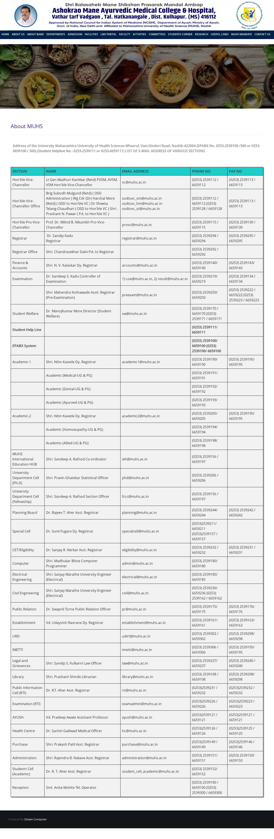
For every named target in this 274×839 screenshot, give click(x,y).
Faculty (124, 34)
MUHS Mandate (241, 34)
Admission (75, 34)
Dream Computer (35, 819)
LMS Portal (108, 34)
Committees (157, 34)
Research (201, 34)
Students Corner (180, 34)
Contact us (262, 34)
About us (18, 34)
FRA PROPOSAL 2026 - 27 (31, 41)
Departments (55, 34)
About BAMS (35, 34)
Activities (139, 34)
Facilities (91, 34)
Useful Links (220, 34)
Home (5, 34)
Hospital (7, 41)
